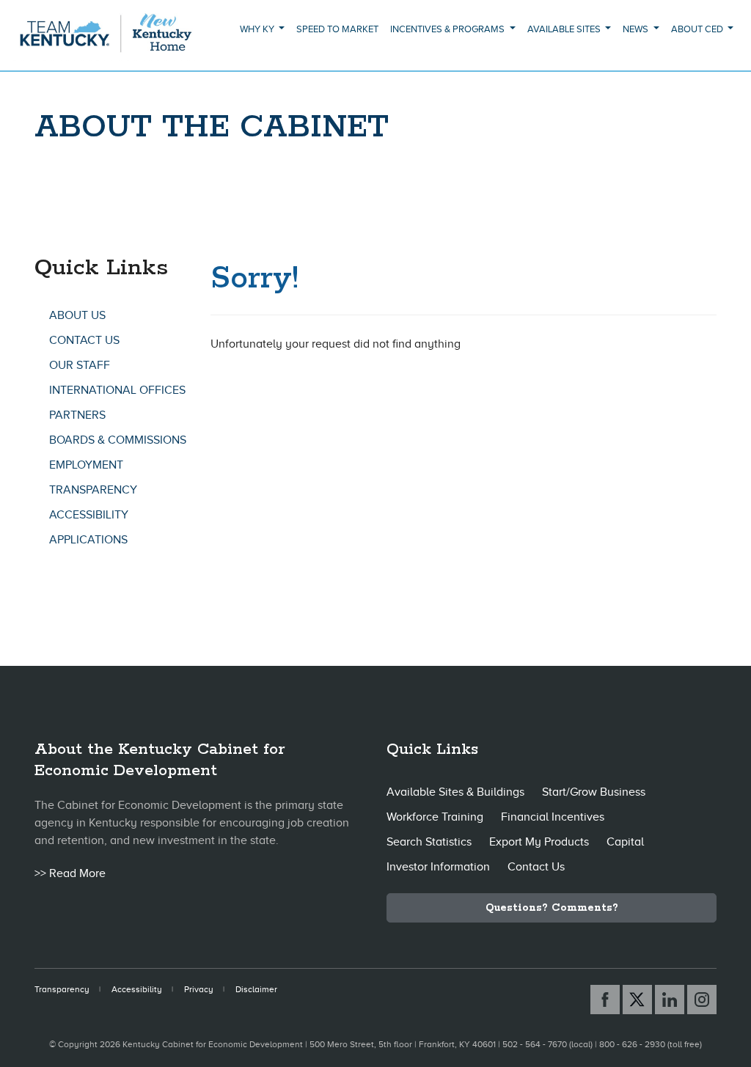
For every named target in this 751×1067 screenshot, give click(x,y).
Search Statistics (429, 841)
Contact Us (84, 340)
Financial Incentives (552, 817)
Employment (86, 465)
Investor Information (438, 866)
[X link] (637, 999)
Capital (625, 841)
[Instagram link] (702, 999)
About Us (77, 315)
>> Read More (70, 873)
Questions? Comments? (552, 907)
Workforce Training (435, 817)
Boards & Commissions (117, 440)
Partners (77, 415)
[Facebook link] (605, 999)
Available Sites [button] (565, 28)
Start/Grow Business (593, 792)
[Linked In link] (669, 999)
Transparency (93, 489)
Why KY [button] (258, 28)
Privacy (198, 989)
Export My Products (539, 841)
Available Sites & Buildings (455, 792)
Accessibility (88, 514)
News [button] (637, 28)
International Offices (117, 390)
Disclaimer (256, 989)
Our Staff (79, 365)
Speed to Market (337, 28)
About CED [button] (698, 28)
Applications (88, 539)
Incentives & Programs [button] (448, 28)
